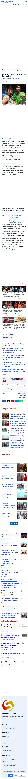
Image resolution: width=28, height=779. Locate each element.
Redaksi (4, 743)
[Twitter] (17, 379)
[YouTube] (14, 728)
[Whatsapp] (21, 401)
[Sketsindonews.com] (7, 1)
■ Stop (15, 775)
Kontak (4, 739)
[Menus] (26, 1)
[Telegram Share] (17, 401)
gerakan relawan (8, 337)
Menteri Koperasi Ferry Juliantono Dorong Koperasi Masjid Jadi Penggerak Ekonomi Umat (13, 364)
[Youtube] (4, 381)
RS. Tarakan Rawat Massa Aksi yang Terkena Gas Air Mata (7, 389)
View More (14, 523)
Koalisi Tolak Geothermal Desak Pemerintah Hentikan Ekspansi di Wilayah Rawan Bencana (10, 645)
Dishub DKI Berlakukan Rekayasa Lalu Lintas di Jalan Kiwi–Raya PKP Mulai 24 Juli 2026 (13, 357)
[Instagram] (21, 379)
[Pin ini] (12, 401)
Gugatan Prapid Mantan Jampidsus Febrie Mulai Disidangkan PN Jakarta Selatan (11, 626)
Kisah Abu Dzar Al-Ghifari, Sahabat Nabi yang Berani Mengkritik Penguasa (18, 416)
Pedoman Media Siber (7, 750)
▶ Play (10, 775)
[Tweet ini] (8, 401)
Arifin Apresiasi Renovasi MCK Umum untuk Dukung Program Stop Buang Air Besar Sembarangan (13, 350)
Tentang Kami (5, 736)
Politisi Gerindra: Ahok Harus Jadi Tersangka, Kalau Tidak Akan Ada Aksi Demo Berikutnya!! (21, 391)
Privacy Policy (5, 746)
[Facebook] (14, 379)
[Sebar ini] (4, 401)
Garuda (11, 334)
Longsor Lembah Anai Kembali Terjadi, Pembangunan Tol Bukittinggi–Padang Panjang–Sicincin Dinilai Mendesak (17, 219)
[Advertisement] (14, 22)
